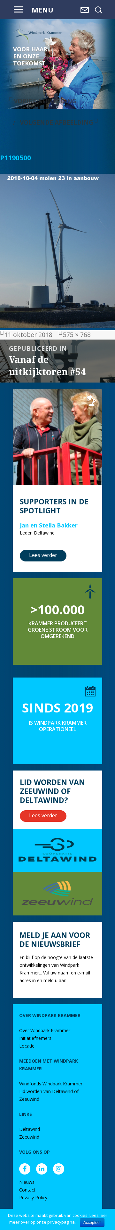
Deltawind (29, 1129)
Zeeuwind (29, 1137)
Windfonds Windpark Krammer (50, 1084)
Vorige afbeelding (45, 101)
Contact (27, 1190)
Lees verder (43, 555)
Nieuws (26, 1182)
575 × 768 (77, 334)
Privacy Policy (33, 1197)
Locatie (26, 1046)
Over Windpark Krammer (44, 1030)
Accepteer (92, 1222)
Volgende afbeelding (56, 122)
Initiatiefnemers (35, 1038)
